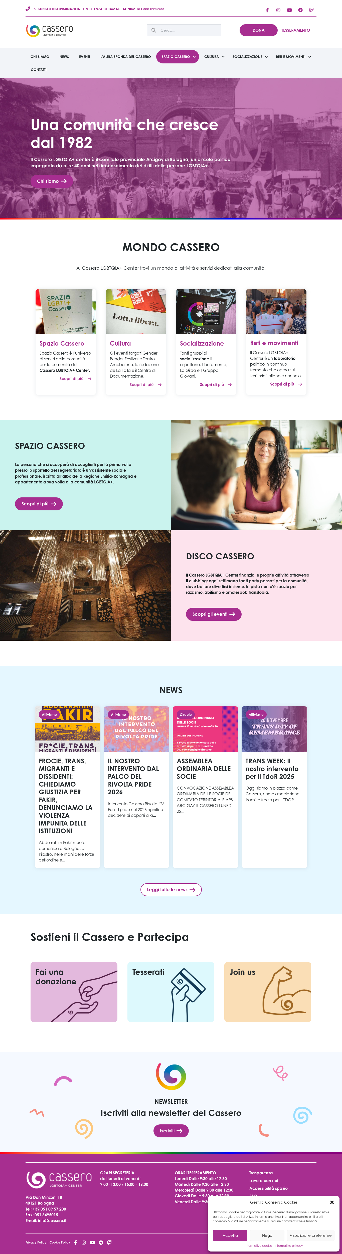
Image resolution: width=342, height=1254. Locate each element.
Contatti (39, 69)
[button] (331, 1202)
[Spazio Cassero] (66, 311)
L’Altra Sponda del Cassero (125, 56)
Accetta (230, 1235)
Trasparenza (261, 1172)
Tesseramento (295, 30)
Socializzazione (247, 56)
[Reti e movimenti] (276, 310)
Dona (259, 30)
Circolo (186, 714)
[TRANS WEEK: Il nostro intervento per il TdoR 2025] (274, 787)
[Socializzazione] (206, 311)
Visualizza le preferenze (311, 1235)
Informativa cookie (258, 1246)
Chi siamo (40, 56)
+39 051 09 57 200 (49, 1209)
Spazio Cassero (176, 56)
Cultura (211, 56)
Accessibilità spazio (268, 1188)
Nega (267, 1235)
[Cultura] (136, 311)
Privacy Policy (36, 1242)
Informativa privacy (289, 1246)
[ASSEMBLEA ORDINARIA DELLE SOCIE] (205, 787)
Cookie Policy (60, 1242)
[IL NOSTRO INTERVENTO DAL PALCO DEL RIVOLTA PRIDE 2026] (136, 787)
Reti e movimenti (290, 56)
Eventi (84, 56)
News (64, 56)
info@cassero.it (51, 1220)
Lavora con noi (263, 1180)
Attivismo (49, 714)
